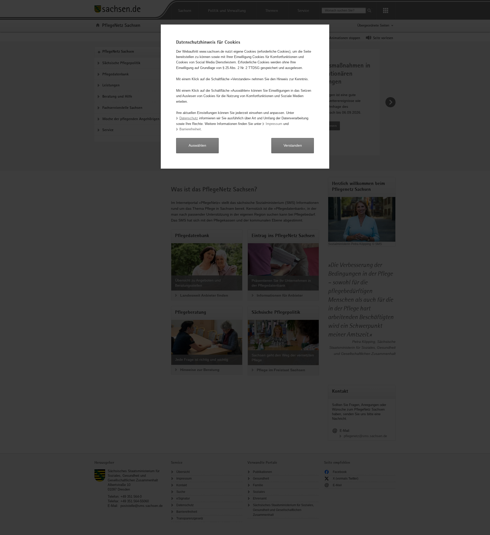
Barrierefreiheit (190, 129)
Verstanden (293, 145)
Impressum (274, 124)
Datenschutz (188, 118)
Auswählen (197, 145)
